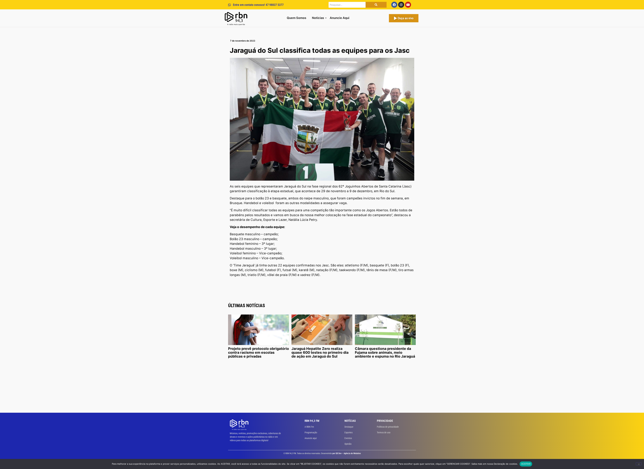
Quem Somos (296, 18)
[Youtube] (408, 5)
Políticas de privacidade (388, 426)
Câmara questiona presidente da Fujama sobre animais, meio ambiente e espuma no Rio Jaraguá (385, 352)
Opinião (348, 444)
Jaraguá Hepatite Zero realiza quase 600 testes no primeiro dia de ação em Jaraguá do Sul (319, 352)
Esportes (348, 432)
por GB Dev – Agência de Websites (346, 453)
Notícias (318, 18)
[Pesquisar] (376, 5)
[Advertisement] (322, 387)
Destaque (348, 426)
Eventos (348, 438)
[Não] (638, 463)
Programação (311, 432)
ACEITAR (525, 463)
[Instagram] (401, 5)
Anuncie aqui (311, 438)
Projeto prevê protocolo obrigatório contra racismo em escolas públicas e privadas (258, 352)
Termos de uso (383, 432)
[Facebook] (394, 5)
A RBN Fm (309, 426)
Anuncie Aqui (339, 18)
